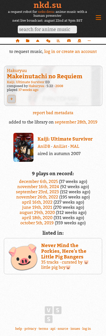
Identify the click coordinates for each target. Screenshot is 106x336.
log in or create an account (70, 51)
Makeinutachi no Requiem (44, 76)
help (18, 329)
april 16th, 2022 (38, 202)
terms (43, 329)
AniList (60, 146)
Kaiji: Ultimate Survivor (26, 82)
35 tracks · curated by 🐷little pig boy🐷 (65, 256)
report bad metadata (53, 112)
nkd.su (47, 5)
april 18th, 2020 (38, 217)
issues (75, 329)
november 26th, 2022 (37, 197)
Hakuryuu (17, 70)
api (52, 329)
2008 (59, 86)
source (63, 329)
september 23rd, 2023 (38, 191)
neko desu (46, 12)
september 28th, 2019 (76, 122)
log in (86, 329)
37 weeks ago (28, 90)
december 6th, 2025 (39, 181)
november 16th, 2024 (38, 186)
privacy (30, 329)
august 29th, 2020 (38, 212)
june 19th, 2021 (37, 207)
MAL (74, 146)
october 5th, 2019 (37, 222)
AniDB (44, 146)
